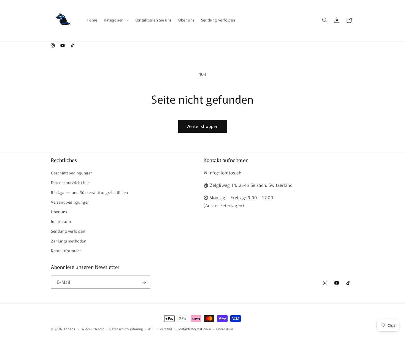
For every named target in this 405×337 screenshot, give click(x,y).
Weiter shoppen (203, 126)
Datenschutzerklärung (126, 328)
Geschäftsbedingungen (72, 173)
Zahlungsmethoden (69, 241)
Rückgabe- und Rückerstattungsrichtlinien (89, 192)
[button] (116, 20)
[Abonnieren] (144, 282)
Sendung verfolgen (68, 231)
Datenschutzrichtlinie (70, 182)
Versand (166, 328)
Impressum (61, 221)
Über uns (59, 211)
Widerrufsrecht (93, 328)
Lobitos (69, 329)
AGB (151, 328)
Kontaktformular (66, 250)
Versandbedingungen (70, 202)
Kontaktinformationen (194, 328)
